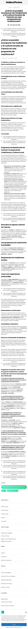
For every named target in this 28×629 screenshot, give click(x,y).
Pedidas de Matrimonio (6, 580)
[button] (26, 612)
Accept (14, 624)
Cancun (3, 490)
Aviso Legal (3, 521)
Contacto (3, 517)
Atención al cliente (5, 587)
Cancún (10, 7)
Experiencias (4, 556)
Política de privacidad (18, 627)
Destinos (3, 553)
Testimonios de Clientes (6, 602)
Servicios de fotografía (6, 572)
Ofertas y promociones (6, 560)
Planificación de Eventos (6, 583)
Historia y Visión (4, 514)
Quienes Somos (4, 506)
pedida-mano (16, 7)
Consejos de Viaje (5, 536)
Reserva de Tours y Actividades (8, 576)
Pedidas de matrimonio (12, 490)
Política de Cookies (9, 627)
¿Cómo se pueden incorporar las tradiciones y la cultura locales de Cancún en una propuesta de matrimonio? (13, 487)
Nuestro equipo (4, 510)
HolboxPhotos (14, 2)
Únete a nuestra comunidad (7, 605)
